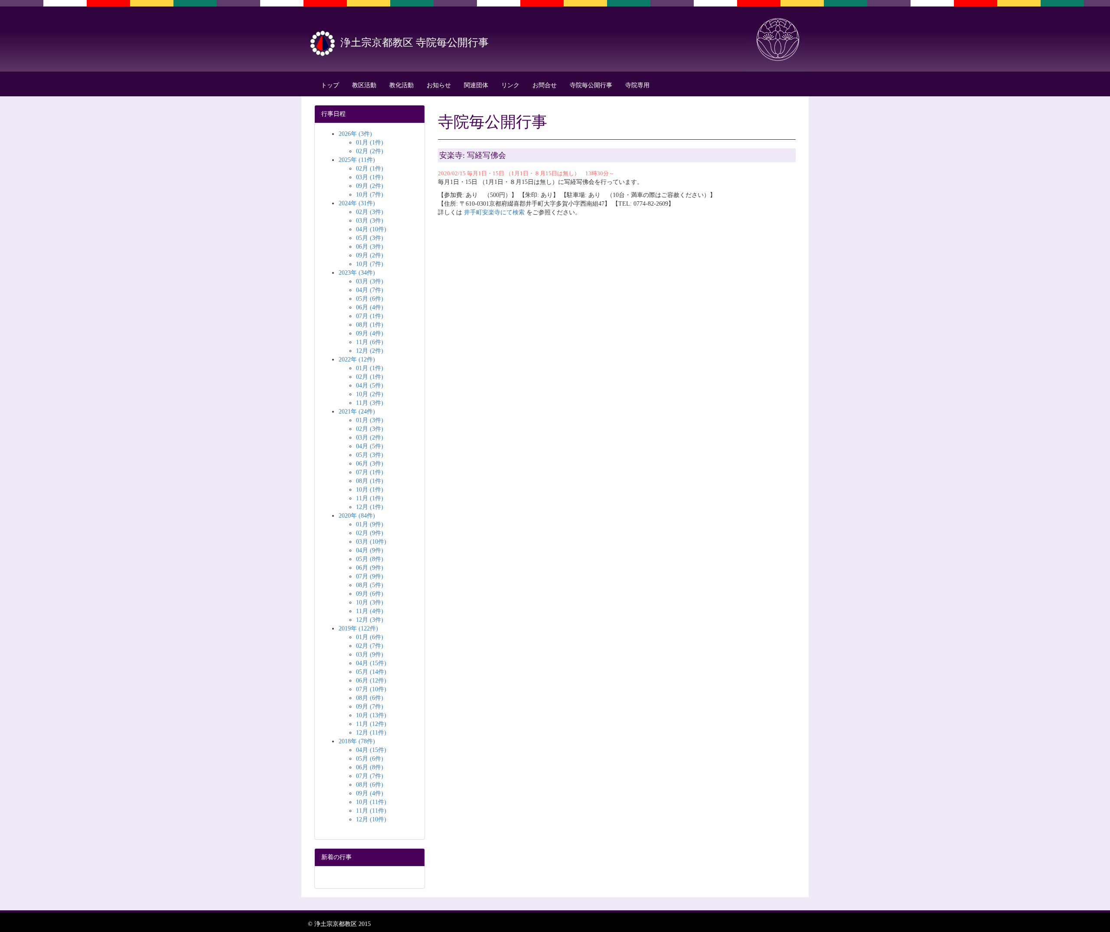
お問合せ (544, 85)
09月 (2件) (369, 186)
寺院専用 (637, 85)
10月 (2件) (369, 394)
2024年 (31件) (357, 203)
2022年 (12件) (357, 359)
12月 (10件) (371, 819)
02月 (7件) (369, 646)
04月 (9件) (369, 550)
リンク (510, 85)
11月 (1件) (369, 498)
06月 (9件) (369, 567)
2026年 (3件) (355, 134)
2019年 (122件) (358, 628)
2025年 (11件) (357, 160)
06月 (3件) (369, 246)
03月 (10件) (371, 541)
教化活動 (401, 85)
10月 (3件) (369, 602)
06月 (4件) (369, 307)
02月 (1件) (369, 168)
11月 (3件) (369, 403)
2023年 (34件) (357, 272)
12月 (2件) (369, 351)
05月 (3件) (369, 238)
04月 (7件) (369, 290)
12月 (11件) (371, 732)
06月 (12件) (371, 680)
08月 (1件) (369, 325)
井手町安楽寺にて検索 (494, 212)
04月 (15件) (371, 663)
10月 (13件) (371, 715)
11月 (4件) (369, 611)
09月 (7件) (369, 706)
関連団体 (476, 85)
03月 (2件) (369, 437)
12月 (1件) (369, 507)
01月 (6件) (369, 637)
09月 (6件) (369, 594)
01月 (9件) (369, 524)
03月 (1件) (369, 177)
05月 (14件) (371, 672)
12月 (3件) (369, 620)
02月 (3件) (369, 212)
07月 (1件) (369, 316)
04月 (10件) (371, 229)
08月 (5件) (369, 585)
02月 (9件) (369, 533)
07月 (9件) (369, 576)
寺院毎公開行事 (591, 85)
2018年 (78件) (357, 741)
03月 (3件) (369, 220)
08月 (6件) (369, 698)
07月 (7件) (369, 776)
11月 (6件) (369, 342)
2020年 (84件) (357, 515)
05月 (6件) (369, 298)
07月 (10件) (371, 689)
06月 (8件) (369, 767)
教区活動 (364, 85)
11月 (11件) (371, 810)
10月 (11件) (371, 802)
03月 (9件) (369, 654)
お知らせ (439, 85)
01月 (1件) (369, 142)
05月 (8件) (369, 559)
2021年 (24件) (357, 411)
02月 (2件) (369, 151)
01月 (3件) (369, 420)
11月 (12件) (371, 724)
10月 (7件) (369, 194)
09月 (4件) (369, 333)
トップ (330, 85)
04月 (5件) (369, 385)
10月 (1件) (369, 489)
